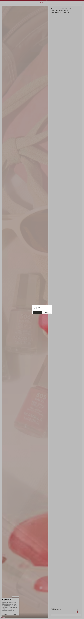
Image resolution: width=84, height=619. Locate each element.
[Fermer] (50, 306)
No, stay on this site (47, 312)
